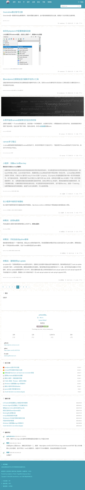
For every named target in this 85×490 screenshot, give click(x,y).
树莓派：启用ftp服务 (11, 220)
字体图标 (9, 210)
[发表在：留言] (4, 438)
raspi (6, 229)
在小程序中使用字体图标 (13, 202)
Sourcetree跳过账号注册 (13, 12)
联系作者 (14, 471)
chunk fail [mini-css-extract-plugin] (14, 392)
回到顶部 (8, 471)
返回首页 (3, 471)
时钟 (8, 131)
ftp (3, 229)
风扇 (19, 250)
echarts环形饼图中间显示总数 (12, 370)
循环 (15, 191)
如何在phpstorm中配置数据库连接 (17, 31)
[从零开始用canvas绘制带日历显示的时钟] (42, 106)
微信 (18, 191)
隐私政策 (19, 471)
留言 (38, 2)
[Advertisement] (42, 304)
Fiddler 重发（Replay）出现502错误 (14, 381)
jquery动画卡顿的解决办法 (11, 389)
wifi (12, 277)
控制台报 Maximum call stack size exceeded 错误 (18, 373)
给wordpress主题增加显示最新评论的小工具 (21, 79)
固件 (15, 277)
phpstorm (8, 68)
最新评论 (21, 90)
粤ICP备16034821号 (27, 476)
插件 (28, 2)
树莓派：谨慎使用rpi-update (14, 261)
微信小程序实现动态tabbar (12, 386)
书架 (43, 2)
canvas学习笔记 (9, 142)
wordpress (9, 90)
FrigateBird (19, 474)
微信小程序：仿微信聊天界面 (12, 378)
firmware (5, 277)
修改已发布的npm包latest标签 (12, 410)
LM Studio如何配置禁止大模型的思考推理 (15, 403)
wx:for (6, 191)
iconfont (5, 210)
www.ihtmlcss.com (17, 476)
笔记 (19, 2)
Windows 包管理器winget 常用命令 (14, 383)
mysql (4, 68)
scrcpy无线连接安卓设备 (10, 415)
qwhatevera (10, 436)
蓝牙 (20, 277)
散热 (10, 250)
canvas (4, 131)
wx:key (9, 191)
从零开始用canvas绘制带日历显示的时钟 (19, 120)
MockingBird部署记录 (9, 413)
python (4, 250)
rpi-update (9, 277)
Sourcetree (7, 20)
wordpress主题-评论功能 (11, 367)
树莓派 (9, 229)
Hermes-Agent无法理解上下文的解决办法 (15, 405)
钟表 (10, 131)
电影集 (50, 2)
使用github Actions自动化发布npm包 (13, 408)
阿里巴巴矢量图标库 (18, 210)
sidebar (4, 90)
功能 (81, 2)
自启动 (16, 250)
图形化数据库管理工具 (15, 68)
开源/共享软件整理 (8, 420)
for (3, 191)
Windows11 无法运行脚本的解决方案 (14, 418)
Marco (29, 474)
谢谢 (7, 452)
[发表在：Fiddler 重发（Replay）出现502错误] (4, 454)
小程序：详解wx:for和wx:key (14, 163)
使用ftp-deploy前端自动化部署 (13, 375)
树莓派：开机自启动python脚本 (15, 239)
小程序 (13, 191)
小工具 (18, 90)
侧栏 (15, 90)
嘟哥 (7, 443)
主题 (33, 2)
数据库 (21, 68)
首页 (14, 2)
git (3, 20)
